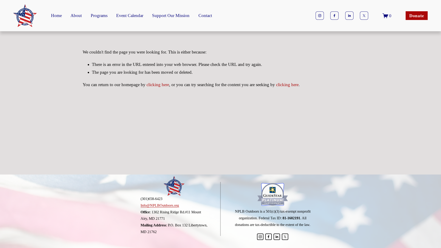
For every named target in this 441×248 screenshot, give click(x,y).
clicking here (158, 84)
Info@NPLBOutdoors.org (160, 205)
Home (56, 15)
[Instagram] (320, 15)
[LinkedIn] (349, 15)
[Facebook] (334, 15)
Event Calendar (129, 15)
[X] (364, 15)
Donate (416, 15)
